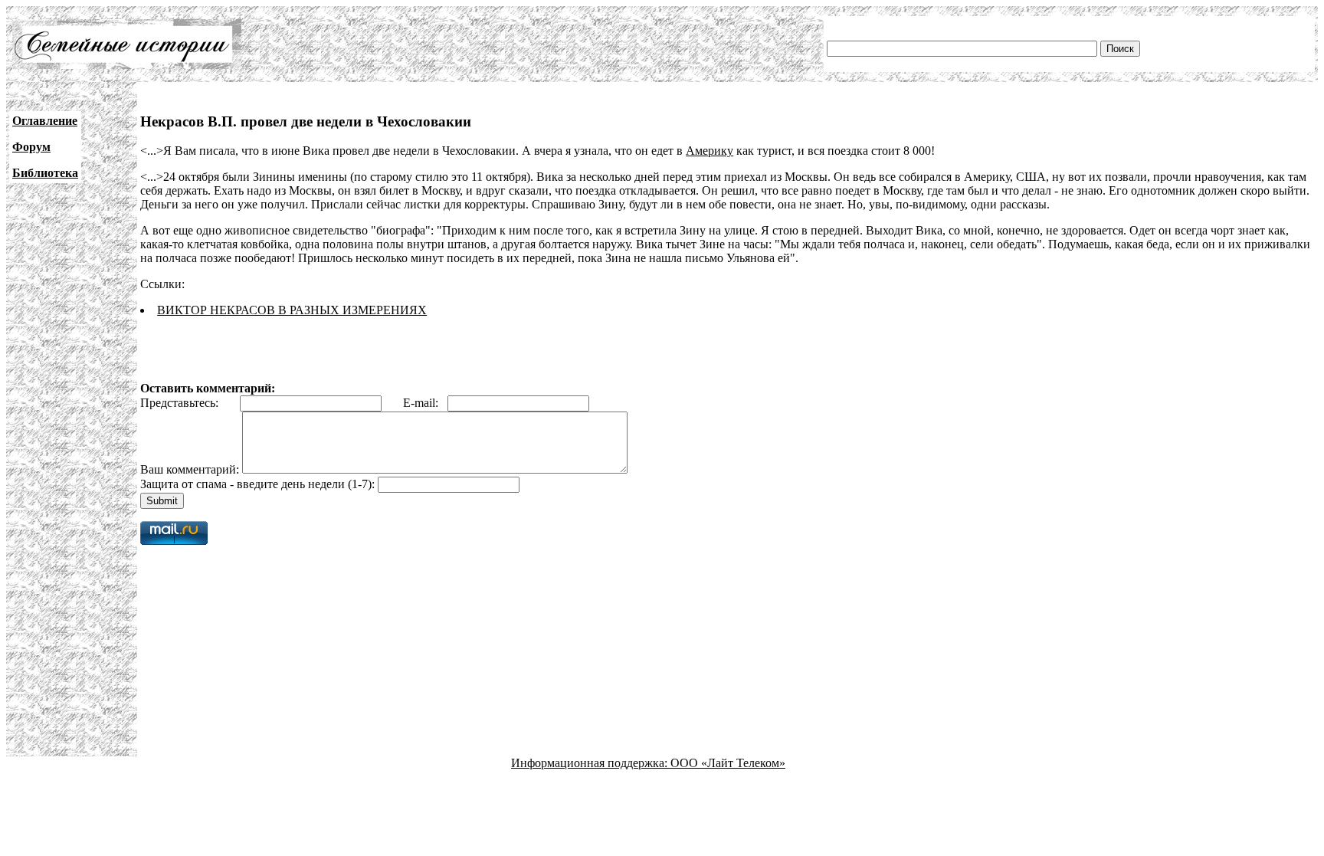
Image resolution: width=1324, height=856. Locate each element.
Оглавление (44, 120)
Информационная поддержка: (590, 762)
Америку (709, 150)
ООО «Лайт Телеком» (727, 762)
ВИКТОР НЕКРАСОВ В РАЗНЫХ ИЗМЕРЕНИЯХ (292, 309)
